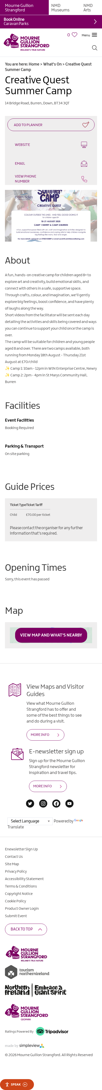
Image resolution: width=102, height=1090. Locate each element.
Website (22, 145)
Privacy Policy (16, 872)
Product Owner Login (22, 909)
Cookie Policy (15, 901)
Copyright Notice (19, 894)
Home (34, 64)
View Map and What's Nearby (51, 635)
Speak (16, 1084)
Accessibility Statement (24, 879)
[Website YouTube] (69, 804)
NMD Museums (60, 7)
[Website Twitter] (30, 804)
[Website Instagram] (43, 804)
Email (20, 164)
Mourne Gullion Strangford (19, 7)
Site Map (12, 864)
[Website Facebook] (56, 804)
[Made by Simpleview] (25, 1047)
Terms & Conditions (21, 886)
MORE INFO (40, 735)
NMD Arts (88, 7)
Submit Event (16, 916)
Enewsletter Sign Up (21, 849)
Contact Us (14, 857)
